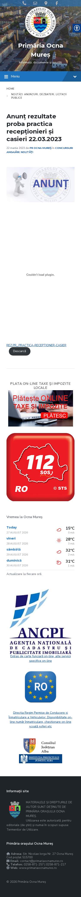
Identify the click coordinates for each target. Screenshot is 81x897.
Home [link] (10, 88)
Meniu (15, 76)
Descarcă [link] (19, 351)
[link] (40, 37)
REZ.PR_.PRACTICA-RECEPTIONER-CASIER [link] (36, 345)
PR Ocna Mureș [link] (41, 148)
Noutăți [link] (27, 152)
